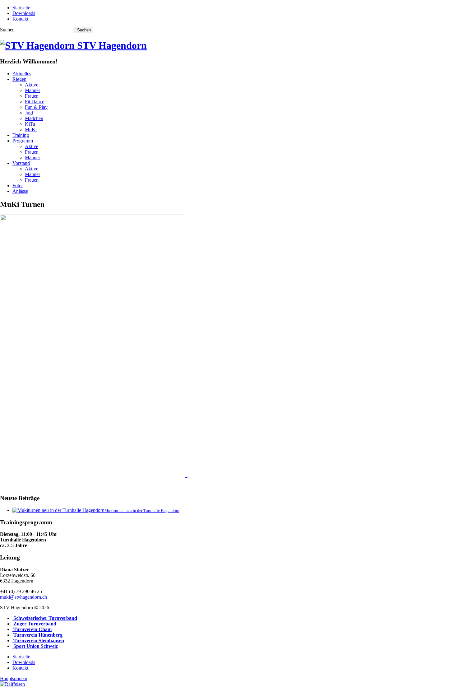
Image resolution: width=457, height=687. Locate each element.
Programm (22, 140)
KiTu (30, 124)
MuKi (31, 129)
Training (20, 135)
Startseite (21, 7)
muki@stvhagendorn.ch (23, 597)
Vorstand (21, 163)
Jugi (29, 112)
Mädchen (34, 118)
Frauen (32, 96)
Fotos (17, 185)
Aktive (31, 84)
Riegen (19, 79)
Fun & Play (36, 107)
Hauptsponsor (13, 678)
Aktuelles (21, 73)
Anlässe (20, 191)
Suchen (7, 29)
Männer (32, 90)
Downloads (23, 13)
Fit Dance (34, 101)
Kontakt (20, 18)
